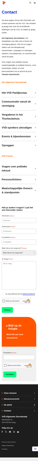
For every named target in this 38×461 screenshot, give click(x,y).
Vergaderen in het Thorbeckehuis (12, 116)
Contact (7, 411)
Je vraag (7, 259)
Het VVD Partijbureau (14, 92)
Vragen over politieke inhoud (14, 168)
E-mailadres (8, 237)
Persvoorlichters (11, 179)
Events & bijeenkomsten (16, 136)
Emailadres (9, 353)
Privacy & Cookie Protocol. (9, 442)
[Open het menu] (34, 2)
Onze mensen (10, 393)
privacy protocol (29, 294)
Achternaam (8, 226)
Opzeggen (8, 145)
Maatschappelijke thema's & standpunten (17, 190)
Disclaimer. (5, 449)
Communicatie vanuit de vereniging (16, 103)
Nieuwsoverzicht (11, 399)
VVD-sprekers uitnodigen (17, 127)
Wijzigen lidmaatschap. (8, 445)
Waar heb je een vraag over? (14, 248)
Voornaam (8, 216)
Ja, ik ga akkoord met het (20, 294)
